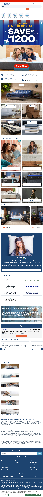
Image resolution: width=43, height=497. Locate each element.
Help (41, 8)
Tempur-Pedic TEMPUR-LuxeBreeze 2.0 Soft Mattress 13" (13, 225)
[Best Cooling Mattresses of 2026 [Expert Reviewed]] (21, 366)
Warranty (17, 465)
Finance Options (33, 467)
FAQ (16, 464)
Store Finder (37, 3)
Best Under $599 (11, 168)
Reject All (38, 494)
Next (41, 45)
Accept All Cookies (29, 494)
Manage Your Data (33, 469)
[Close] (41, 491)
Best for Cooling (11, 184)
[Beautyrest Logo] (10, 299)
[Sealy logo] (10, 286)
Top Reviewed (32, 168)
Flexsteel (32, 105)
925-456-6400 (21, 476)
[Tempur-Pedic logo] (10, 280)
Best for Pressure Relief (32, 184)
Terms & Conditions (33, 462)
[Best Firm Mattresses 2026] (21, 393)
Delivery (31, 465)
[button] (27, 8)
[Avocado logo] (32, 280)
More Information (21, 335)
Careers (2, 465)
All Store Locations (4, 467)
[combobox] (21, 6)
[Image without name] (32, 286)
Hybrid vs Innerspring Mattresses (7, 405)
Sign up (39, 453)
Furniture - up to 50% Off (10, 106)
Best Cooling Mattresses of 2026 (7, 370)
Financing (4, 8)
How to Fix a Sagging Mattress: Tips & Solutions (10, 414)
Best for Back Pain (32, 200)
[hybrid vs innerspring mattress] (21, 402)
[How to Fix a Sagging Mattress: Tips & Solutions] (21, 411)
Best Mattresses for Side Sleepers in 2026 (8, 378)
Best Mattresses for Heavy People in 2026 (8, 387)
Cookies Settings (5, 494)
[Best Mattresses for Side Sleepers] (21, 375)
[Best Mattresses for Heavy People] (21, 384)
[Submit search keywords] (2, 6)
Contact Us (17, 462)
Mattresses (21, 85)
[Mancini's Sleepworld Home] (7, 3)
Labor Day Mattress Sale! (21, 1)
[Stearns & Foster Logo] (10, 293)
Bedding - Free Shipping (32, 122)
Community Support (4, 464)
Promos (32, 8)
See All (13, 275)
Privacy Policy (32, 464)
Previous (2, 45)
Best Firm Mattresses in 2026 (6, 396)
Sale (11, 121)
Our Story (2, 462)
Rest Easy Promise (4, 469)
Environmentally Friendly (11, 200)
